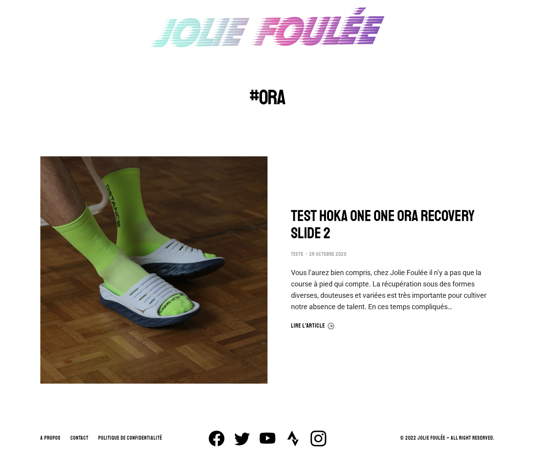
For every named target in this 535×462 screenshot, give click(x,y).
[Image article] (154, 270)
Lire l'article (308, 326)
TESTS (297, 254)
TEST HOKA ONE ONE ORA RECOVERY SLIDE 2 (383, 224)
